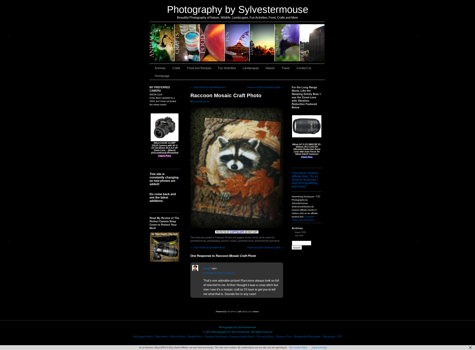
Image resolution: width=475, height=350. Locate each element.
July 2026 (299, 235)
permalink (274, 240)
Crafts (187, 42)
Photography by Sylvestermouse (237, 9)
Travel (312, 42)
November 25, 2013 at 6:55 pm (219, 272)
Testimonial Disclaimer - (308, 336)
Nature (287, 42)
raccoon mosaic (229, 240)
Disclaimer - (162, 336)
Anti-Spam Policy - (144, 336)
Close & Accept (319, 347)
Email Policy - (196, 336)
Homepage (162, 76)
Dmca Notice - (179, 336)
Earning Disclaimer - (217, 336)
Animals (162, 42)
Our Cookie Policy (298, 347)
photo (262, 237)
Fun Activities (237, 42)
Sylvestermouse (201, 101)
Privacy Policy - (266, 336)
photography (213, 240)
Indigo (207, 268)
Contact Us (304, 68)
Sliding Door (247, 311)
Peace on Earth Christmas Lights (265, 87)
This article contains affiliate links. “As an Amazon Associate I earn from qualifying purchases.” (305, 179)
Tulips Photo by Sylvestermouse (207, 87)
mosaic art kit (251, 237)
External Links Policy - (243, 336)
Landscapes (262, 42)
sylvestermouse (246, 240)
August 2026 (300, 232)
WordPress (232, 311)
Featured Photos (223, 237)
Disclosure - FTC (333, 336)
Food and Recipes (212, 42)
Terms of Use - (285, 336)
